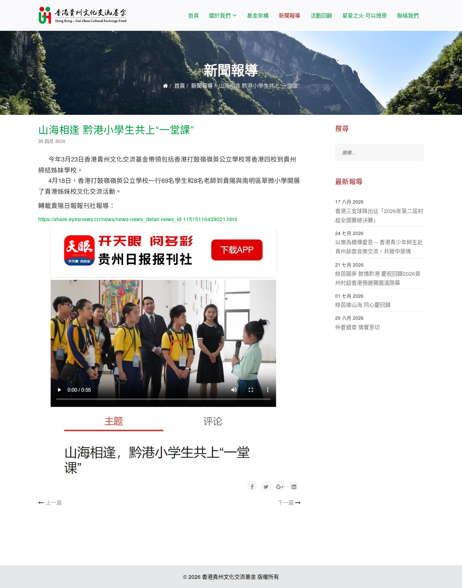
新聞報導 (289, 15)
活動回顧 (321, 15)
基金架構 (258, 15)
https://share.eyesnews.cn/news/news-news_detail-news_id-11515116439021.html (137, 219)
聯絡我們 (408, 15)
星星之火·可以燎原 (364, 15)
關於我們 (220, 15)
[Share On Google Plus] (280, 486)
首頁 (193, 15)
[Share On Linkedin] (294, 486)
